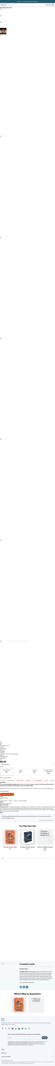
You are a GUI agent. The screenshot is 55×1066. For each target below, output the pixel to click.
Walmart (52, 780)
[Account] (50, 5)
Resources (4, 1053)
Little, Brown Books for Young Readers (9, 754)
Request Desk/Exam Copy (7, 794)
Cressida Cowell (5, 745)
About (2, 1049)
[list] (27, 691)
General (15, 800)
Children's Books (4, 798)
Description (3, 782)
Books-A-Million (20, 780)
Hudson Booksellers (38, 780)
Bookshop (28, 780)
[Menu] (2, 5)
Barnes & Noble (10, 780)
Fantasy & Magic (23, 800)
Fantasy (10, 800)
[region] (27, 840)
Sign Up (44, 1038)
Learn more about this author (27, 982)
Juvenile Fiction (3, 800)
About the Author (4, 805)
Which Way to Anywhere (6, 803)
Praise (1, 812)
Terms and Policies (6, 1056)
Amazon (2, 780)
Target (46, 780)
